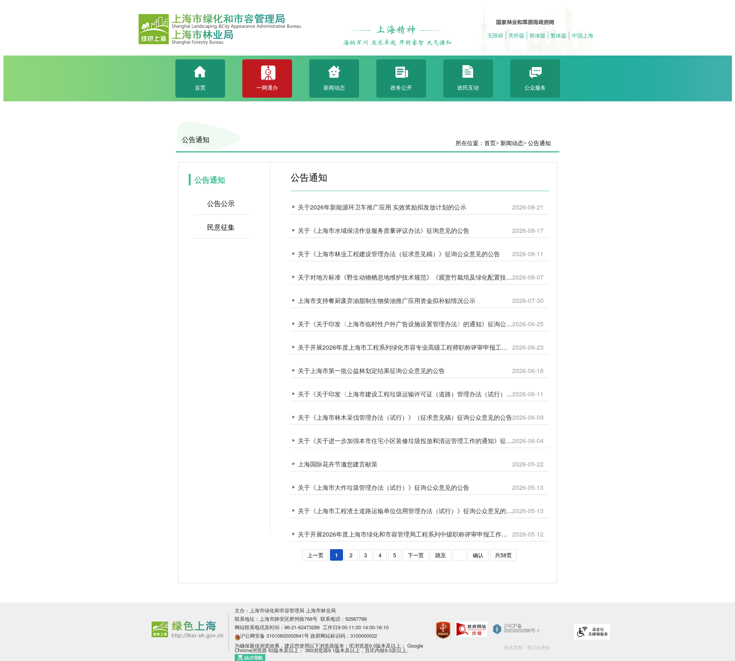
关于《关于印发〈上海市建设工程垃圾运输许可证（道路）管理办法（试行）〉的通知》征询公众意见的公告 (405, 393)
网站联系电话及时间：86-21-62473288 (278, 627)
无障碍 (495, 35)
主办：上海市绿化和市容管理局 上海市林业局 (285, 610)
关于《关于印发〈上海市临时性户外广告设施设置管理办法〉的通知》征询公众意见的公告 (405, 323)
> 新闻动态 (509, 143)
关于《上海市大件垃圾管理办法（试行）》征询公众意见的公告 (383, 487)
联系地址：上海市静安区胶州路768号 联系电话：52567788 (301, 618)
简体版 (537, 35)
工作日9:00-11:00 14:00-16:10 (356, 627)
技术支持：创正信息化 (527, 647)
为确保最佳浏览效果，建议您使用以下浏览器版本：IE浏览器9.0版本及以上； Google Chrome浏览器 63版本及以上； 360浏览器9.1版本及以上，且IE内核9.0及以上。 (329, 648)
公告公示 (221, 203)
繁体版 (558, 35)
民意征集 (221, 227)
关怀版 (516, 35)
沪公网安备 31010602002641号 (274, 635)
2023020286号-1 (522, 630)
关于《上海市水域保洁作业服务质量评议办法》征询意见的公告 (383, 230)
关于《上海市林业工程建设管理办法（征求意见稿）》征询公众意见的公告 (399, 253)
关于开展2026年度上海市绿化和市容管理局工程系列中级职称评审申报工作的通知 (405, 534)
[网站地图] (250, 656)
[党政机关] (443, 620)
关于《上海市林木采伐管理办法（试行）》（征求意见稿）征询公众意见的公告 (405, 417)
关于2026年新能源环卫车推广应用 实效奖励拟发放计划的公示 (382, 207)
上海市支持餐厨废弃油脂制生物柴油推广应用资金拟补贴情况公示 (386, 300)
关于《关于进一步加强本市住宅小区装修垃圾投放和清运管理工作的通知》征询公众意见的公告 (405, 440)
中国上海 (582, 35)
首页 (490, 143)
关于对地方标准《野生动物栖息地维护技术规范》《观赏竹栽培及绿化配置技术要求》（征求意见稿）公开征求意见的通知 (405, 277)
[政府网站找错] (471, 628)
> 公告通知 (537, 143)
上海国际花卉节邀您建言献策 (337, 464)
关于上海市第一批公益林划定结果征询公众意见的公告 (371, 370)
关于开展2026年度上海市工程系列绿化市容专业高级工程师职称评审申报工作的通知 (405, 347)
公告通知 (195, 140)
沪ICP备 (513, 625)
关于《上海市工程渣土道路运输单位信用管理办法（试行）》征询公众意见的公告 (405, 510)
